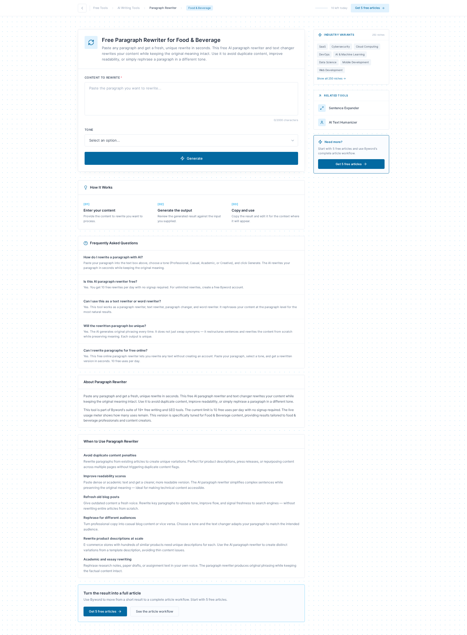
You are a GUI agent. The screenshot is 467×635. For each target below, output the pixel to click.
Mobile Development (355, 62)
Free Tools (100, 8)
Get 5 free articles (367, 8)
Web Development (331, 70)
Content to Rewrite (103, 77)
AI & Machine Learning (350, 54)
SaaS (322, 46)
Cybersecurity (341, 46)
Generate (195, 158)
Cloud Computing (367, 46)
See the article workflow (154, 611)
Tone (89, 130)
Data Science (327, 62)
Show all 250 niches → (331, 78)
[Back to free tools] (82, 8)
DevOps (324, 54)
